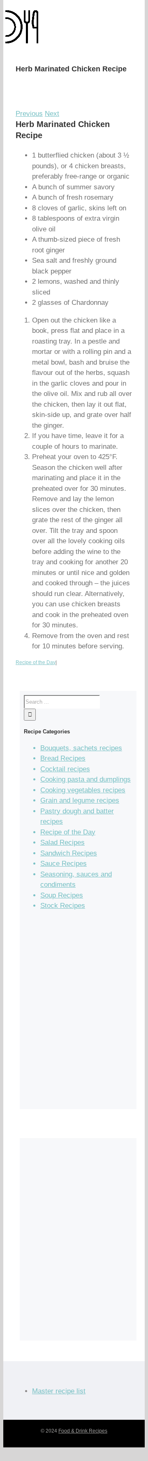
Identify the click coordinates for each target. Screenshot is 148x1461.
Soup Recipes (61, 895)
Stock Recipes (62, 906)
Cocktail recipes (65, 769)
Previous (29, 114)
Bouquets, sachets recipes (81, 748)
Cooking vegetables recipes (82, 790)
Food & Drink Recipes (82, 1431)
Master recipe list (59, 1391)
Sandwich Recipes (68, 853)
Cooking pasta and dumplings (85, 779)
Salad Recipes (62, 842)
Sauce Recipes (63, 863)
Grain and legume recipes (79, 800)
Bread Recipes (63, 758)
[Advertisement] (74, 1013)
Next (52, 114)
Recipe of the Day (36, 662)
